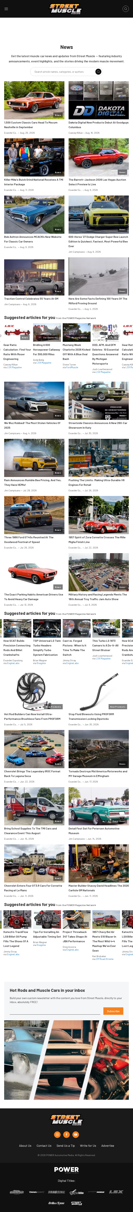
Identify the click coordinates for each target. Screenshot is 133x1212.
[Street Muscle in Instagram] (57, 1134)
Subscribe (113, 1011)
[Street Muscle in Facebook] (66, 1134)
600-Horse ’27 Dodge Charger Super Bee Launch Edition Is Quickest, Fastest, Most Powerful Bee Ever (98, 241)
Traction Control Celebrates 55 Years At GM (31, 298)
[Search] (98, 72)
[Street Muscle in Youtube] (75, 1134)
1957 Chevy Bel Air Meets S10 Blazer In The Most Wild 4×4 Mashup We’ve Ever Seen (104, 941)
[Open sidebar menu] (6, 9)
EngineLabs (13, 663)
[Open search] (126, 9)
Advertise (107, 1145)
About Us (25, 1145)
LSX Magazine (14, 367)
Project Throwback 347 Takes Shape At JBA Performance (75, 936)
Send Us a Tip (66, 1145)
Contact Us (44, 1145)
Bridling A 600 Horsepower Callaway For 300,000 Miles (46, 349)
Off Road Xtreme (104, 958)
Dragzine (41, 663)
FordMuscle (72, 367)
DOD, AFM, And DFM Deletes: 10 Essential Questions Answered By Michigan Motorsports (105, 354)
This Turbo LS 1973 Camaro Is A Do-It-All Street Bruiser (105, 645)
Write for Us (88, 1145)
